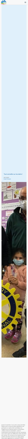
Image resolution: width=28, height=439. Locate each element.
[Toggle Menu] (25, 2)
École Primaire (7, 179)
